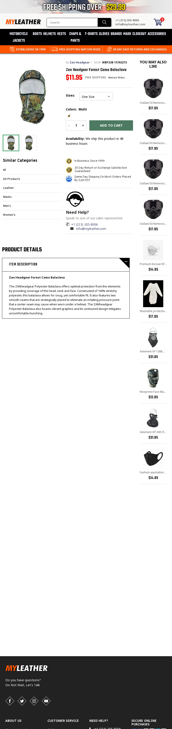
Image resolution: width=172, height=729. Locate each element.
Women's (9, 215)
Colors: (76, 109)
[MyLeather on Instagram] (34, 701)
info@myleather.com (130, 24)
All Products (11, 179)
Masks (7, 197)
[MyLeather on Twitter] (21, 701)
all (4, 170)
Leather (8, 188)
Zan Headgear (80, 62)
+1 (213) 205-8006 (127, 20)
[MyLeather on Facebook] (9, 701)
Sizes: (70, 98)
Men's (7, 206)
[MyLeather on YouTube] (46, 701)
